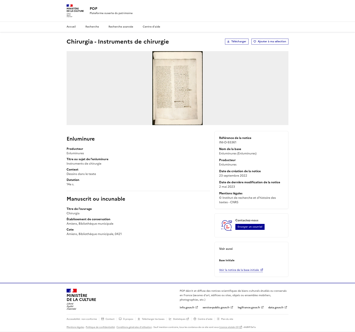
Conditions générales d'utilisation (134, 327)
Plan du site (227, 319)
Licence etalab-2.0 (229, 327)
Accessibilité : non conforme (82, 319)
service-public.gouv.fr (216, 307)
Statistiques (179, 319)
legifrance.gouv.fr (249, 307)
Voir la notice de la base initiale (239, 270)
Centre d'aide (151, 27)
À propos (128, 319)
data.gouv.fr (276, 307)
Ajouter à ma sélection (272, 41)
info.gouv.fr (187, 307)
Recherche (92, 27)
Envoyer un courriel (250, 227)
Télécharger (238, 41)
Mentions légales (75, 327)
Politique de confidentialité (100, 327)
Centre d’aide (205, 319)
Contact (110, 319)
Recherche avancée (121, 27)
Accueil (71, 27)
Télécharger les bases (153, 319)
